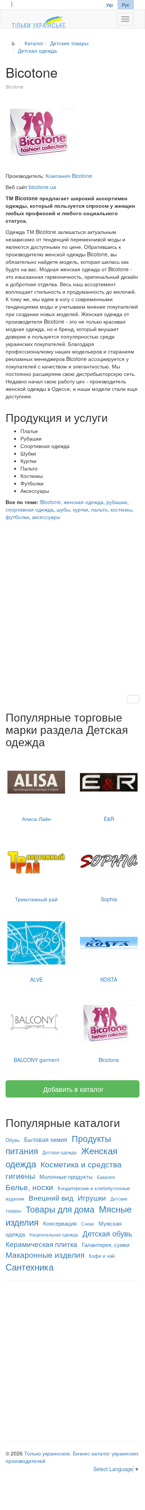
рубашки (116, 502)
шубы (63, 509)
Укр (109, 4)
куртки (80, 509)
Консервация (60, 1223)
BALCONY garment (36, 1059)
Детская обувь (107, 1233)
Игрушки (92, 1197)
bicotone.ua (42, 187)
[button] (133, 699)
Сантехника (30, 1266)
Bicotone (50, 502)
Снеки (87, 1223)
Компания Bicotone (69, 175)
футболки (17, 517)
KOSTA (108, 979)
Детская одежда (37, 50)
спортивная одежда (30, 509)
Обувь (13, 1139)
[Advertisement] (72, 600)
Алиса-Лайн (36, 818)
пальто (99, 509)
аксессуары (46, 517)
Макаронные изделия (45, 1254)
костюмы (121, 509)
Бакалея (106, 1177)
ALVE (36, 979)
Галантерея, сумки (105, 1244)
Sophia (109, 899)
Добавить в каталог (72, 1089)
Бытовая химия (45, 1139)
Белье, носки (29, 1186)
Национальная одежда (53, 1234)
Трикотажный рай (36, 899)
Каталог (34, 43)
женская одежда (83, 502)
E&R (109, 818)
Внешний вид (51, 1197)
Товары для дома (60, 1209)
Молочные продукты (66, 1176)
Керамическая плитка (41, 1244)
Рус (125, 4)
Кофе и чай (102, 1255)
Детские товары (69, 43)
